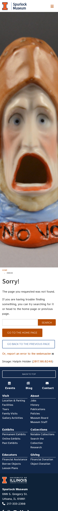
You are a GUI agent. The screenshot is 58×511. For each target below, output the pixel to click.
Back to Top (29, 374)
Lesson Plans (10, 468)
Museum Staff (38, 422)
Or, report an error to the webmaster (26, 354)
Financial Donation (41, 459)
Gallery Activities (12, 418)
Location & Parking (13, 400)
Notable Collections (42, 434)
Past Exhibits (10, 443)
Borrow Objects (11, 463)
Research (36, 447)
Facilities (7, 404)
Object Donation (40, 463)
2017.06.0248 (42, 361)
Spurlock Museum (15, 489)
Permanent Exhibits (14, 434)
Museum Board (39, 418)
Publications (37, 409)
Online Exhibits (11, 438)
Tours (5, 409)
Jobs (33, 400)
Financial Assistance (14, 459)
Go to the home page (22, 332)
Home (4, 270)
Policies (35, 413)
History (34, 404)
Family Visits (10, 413)
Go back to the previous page (28, 344)
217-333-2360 (16, 504)
